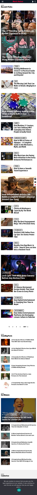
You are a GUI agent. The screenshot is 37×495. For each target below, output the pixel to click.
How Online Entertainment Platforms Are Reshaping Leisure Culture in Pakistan (24, 315)
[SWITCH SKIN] (32, 1)
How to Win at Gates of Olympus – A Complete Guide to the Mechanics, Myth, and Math (23, 143)
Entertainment (19, 310)
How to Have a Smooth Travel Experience (22, 169)
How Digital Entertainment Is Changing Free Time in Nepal (24, 302)
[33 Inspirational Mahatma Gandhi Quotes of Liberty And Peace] (5, 444)
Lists (16, 206)
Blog (4, 191)
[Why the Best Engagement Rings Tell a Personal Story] (7, 222)
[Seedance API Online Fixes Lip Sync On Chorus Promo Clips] (7, 233)
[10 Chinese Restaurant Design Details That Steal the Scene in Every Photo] (7, 288)
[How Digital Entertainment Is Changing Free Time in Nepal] (7, 301)
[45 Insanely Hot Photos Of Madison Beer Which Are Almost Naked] (5, 359)
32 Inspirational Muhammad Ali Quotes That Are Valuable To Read (23, 426)
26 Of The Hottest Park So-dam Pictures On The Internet (21, 375)
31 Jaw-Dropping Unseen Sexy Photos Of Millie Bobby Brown (23, 366)
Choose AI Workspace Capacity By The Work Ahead (22, 210)
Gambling (17, 138)
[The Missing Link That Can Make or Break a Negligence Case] (7, 84)
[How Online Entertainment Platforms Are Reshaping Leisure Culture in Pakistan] (7, 314)
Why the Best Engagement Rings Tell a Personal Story (24, 222)
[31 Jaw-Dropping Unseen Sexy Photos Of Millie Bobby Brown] (5, 368)
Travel (16, 66)
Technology (18, 230)
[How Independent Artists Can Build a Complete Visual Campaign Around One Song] (18, 189)
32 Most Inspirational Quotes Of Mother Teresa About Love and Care (22, 434)
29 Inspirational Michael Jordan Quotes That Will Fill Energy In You (22, 460)
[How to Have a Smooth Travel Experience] (7, 169)
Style (16, 219)
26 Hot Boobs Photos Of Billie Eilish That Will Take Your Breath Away (22, 340)
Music (16, 153)
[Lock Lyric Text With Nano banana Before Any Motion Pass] (18, 268)
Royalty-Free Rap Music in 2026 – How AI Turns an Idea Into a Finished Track (25, 247)
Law (16, 81)
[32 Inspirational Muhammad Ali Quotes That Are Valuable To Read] (5, 427)
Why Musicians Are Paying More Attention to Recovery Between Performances (24, 157)
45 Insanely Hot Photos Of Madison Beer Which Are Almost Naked (22, 358)
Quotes (14, 414)
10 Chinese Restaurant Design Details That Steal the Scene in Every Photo (24, 289)
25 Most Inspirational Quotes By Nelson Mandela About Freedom (21, 451)
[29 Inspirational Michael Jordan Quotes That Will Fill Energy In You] (5, 461)
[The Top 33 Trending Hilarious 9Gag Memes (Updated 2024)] (18, 49)
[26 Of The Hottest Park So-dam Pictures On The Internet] (5, 376)
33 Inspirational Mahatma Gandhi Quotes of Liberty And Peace (21, 443)
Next (24, 326)
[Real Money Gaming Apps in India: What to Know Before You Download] (18, 106)
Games (16, 123)
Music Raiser (18, 1)
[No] (17, 492)
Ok (19, 490)
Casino (5, 108)
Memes (5, 28)
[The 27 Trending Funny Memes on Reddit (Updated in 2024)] (18, 23)
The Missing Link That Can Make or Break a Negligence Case (25, 85)
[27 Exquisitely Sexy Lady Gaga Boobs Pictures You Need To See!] (5, 385)
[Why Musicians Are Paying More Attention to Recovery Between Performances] (7, 156)
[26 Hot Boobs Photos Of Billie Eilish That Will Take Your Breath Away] (5, 342)
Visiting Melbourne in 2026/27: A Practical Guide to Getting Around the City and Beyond (24, 72)
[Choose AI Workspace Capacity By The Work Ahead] (7, 209)
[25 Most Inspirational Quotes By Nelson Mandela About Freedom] (5, 453)
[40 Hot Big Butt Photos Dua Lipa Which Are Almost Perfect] (5, 351)
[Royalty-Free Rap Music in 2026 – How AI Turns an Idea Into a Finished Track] (7, 246)
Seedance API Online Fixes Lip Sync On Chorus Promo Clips (24, 234)
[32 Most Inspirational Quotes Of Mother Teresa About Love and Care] (5, 436)
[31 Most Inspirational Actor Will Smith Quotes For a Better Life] (18, 410)
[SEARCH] (35, 1)
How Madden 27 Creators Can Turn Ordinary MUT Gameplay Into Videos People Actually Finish (24, 128)
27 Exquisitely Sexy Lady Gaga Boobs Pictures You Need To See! (23, 383)
